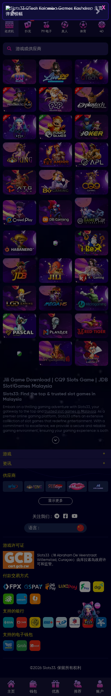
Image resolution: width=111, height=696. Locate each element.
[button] (13, 11)
